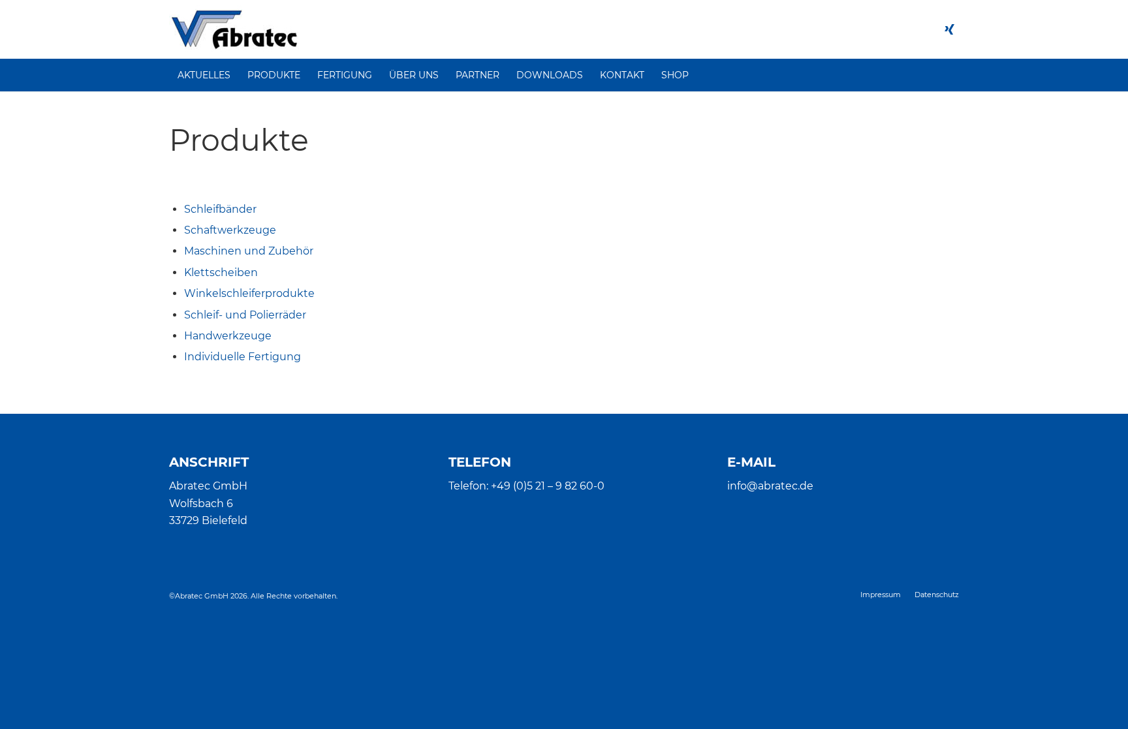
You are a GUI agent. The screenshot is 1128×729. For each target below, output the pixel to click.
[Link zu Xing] (949, 29)
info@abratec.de (770, 486)
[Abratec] (234, 29)
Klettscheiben (221, 272)
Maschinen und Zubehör (248, 251)
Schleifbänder (220, 209)
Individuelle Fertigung (242, 356)
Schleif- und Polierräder (245, 315)
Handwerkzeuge (228, 336)
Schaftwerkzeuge (230, 230)
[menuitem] (204, 75)
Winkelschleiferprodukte (249, 293)
